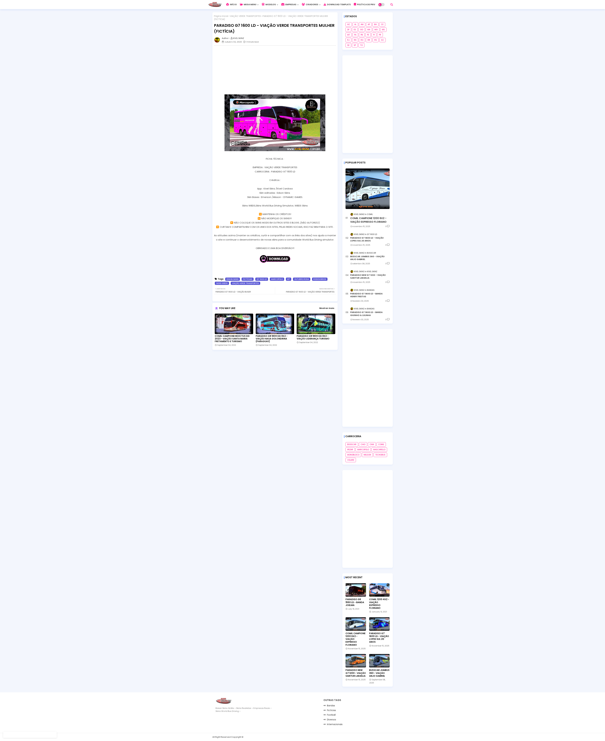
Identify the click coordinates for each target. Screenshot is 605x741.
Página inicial (221, 16)
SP (355, 45)
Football (331, 714)
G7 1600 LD (262, 279)
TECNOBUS (380, 454)
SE (348, 45)
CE (382, 24)
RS (375, 40)
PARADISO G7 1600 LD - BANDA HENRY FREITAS (366, 295)
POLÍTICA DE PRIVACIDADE (371, 4)
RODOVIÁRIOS (319, 279)
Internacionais (335, 724)
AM (362, 24)
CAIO (363, 444)
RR (369, 40)
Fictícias (331, 710)
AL (355, 24)
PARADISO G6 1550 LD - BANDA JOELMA (355, 602)
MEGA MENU (249, 4)
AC (348, 24)
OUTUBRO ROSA (301, 279)
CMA (372, 444)
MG (376, 29)
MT (288, 279)
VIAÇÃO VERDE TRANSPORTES (245, 16)
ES (355, 29)
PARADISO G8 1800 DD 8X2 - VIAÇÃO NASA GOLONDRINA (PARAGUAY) (272, 339)
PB (362, 34)
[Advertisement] (276, 70)
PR (380, 34)
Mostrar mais (326, 308)
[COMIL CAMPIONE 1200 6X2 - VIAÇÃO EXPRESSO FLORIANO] (368, 188)
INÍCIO (233, 4)
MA (368, 29)
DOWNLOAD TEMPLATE (339, 4)
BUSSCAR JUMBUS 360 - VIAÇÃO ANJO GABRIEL (367, 258)
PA (355, 34)
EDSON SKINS (233, 279)
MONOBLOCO (353, 454)
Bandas (331, 705)
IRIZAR (350, 449)
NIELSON (367, 454)
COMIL (381, 444)
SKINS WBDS (222, 283)
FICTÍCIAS (247, 279)
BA (375, 24)
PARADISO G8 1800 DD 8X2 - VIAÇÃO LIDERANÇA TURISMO (313, 337)
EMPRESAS (290, 4)
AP (369, 24)
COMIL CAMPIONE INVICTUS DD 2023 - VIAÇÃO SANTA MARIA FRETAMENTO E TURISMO (232, 339)
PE (368, 34)
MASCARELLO (379, 449)
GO (361, 29)
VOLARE (350, 460)
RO (362, 40)
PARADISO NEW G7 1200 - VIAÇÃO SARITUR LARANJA (368, 276)
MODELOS (270, 4)
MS (383, 29)
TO (361, 45)
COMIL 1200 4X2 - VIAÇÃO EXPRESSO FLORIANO (379, 603)
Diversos (331, 719)
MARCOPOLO (277, 279)
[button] (392, 4)
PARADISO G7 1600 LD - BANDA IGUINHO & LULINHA (366, 314)
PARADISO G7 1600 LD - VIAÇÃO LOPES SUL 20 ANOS (367, 239)
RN (355, 40)
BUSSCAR (351, 444)
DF (348, 29)
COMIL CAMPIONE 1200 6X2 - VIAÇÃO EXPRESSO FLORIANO (368, 220)
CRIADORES (311, 4)
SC (382, 40)
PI (374, 34)
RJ (348, 40)
